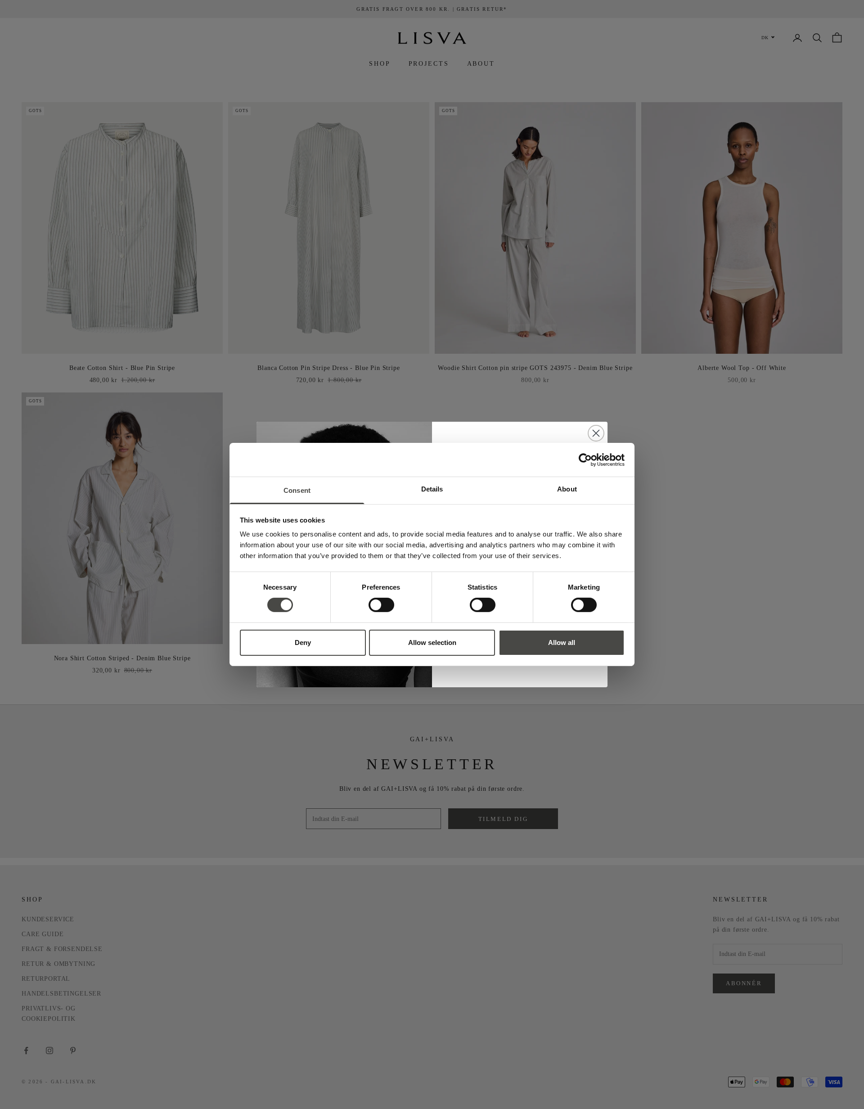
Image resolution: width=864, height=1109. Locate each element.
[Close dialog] (596, 433)
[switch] (381, 605)
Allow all (561, 642)
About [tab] (567, 489)
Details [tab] (432, 489)
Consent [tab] (297, 490)
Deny (303, 642)
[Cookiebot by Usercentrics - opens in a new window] (585, 459)
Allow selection (432, 642)
